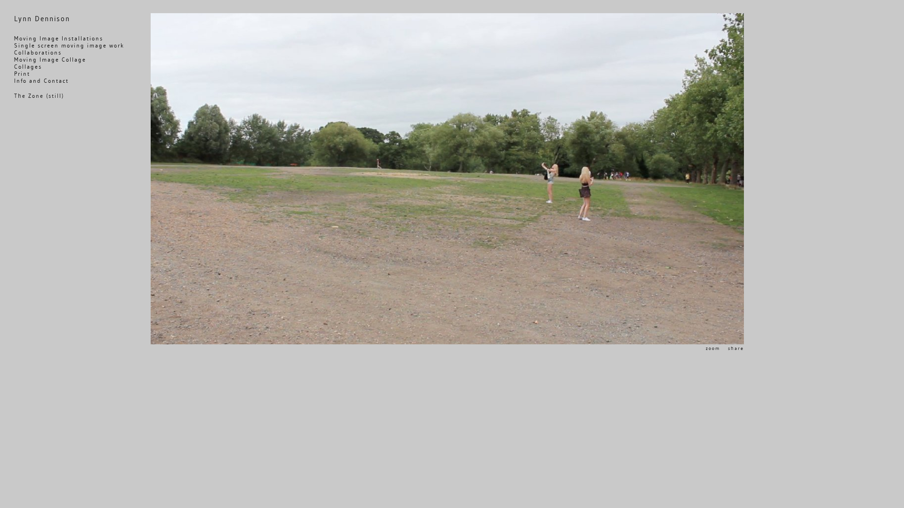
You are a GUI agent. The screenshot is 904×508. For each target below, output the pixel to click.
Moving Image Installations (58, 38)
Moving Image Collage (50, 59)
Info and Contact (41, 80)
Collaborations (38, 52)
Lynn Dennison (42, 19)
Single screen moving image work (69, 45)
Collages (28, 66)
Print (22, 73)
